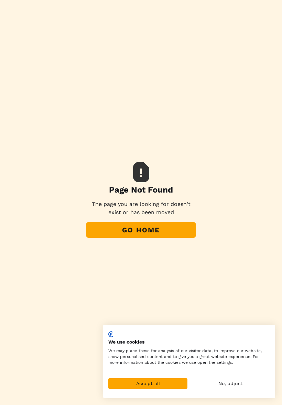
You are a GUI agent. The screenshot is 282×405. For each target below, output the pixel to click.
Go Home (141, 230)
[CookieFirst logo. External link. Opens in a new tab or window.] (110, 334)
